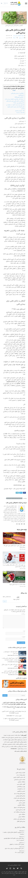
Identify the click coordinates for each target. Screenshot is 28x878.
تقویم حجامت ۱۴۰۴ (16, 716)
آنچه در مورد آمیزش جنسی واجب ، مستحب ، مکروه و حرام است (10, 659)
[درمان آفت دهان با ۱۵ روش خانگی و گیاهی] (22, 666)
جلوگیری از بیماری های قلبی (17, 93)
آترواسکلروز (21, 95)
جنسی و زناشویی (21, 791)
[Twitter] (17, 868)
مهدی (18, 597)
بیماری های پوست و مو (19, 793)
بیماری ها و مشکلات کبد (19, 812)
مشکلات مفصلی (21, 782)
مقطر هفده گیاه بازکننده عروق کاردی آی (14, 498)
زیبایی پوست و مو (21, 775)
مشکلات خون (22, 814)
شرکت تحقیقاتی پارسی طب (18, 35)
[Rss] (21, 868)
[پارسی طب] (15, 3)
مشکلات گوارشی (21, 805)
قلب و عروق (21, 38)
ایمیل (23, 637)
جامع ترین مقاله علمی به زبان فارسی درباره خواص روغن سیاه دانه (10, 672)
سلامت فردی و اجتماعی (19, 779)
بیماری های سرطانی (20, 800)
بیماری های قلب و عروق (19, 807)
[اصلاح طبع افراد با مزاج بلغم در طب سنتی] (22, 653)
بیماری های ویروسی (20, 796)
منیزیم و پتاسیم (19, 111)
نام (24, 631)
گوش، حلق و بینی (21, 784)
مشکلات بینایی (21, 817)
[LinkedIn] (14, 868)
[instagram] (10, 868)
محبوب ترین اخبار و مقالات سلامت (17, 647)
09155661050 (14, 749)
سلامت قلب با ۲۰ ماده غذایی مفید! (17, 584)
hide (14, 90)
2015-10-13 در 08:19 (7, 597)
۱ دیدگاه (14, 38)
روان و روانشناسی (21, 786)
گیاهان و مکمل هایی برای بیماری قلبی (15, 101)
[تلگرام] (6, 868)
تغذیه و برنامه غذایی (20, 772)
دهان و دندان (22, 803)
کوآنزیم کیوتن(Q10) (19, 97)
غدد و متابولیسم (21, 789)
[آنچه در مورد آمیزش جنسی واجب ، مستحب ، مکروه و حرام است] (22, 660)
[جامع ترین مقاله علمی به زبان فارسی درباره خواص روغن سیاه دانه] (22, 672)
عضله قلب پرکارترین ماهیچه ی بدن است (14, 99)
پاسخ (5, 601)
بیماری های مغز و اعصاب (19, 798)
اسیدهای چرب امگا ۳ (18, 103)
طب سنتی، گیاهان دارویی (19, 777)
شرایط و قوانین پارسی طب (20, 751)
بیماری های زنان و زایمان (19, 819)
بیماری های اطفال (21, 821)
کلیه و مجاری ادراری (20, 810)
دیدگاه (23, 614)
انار (22, 109)
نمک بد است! (20, 112)
